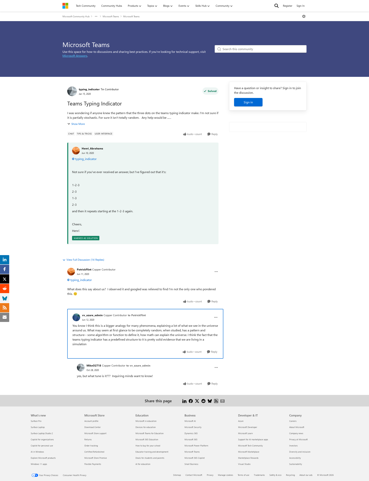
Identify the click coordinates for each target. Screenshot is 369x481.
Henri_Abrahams (92, 148)
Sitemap (177, 475)
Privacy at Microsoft (298, 439)
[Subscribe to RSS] (216, 401)
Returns (88, 439)
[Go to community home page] (65, 6)
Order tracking (91, 445)
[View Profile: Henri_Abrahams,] (76, 150)
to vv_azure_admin (138, 365)
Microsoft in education (145, 421)
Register (287, 5)
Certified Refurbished (94, 451)
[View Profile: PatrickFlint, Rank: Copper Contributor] (71, 271)
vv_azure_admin (92, 315)
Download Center (92, 427)
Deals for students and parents (149, 457)
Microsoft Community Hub (76, 16)
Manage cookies (225, 475)
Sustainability (295, 464)
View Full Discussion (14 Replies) (85, 259)
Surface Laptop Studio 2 (42, 433)
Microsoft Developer (247, 427)
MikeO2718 (93, 365)
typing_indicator (89, 89)
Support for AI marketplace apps (253, 439)
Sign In (301, 5)
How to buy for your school (147, 445)
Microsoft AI (190, 421)
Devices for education (145, 427)
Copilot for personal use (42, 445)
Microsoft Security (192, 427)
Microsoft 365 (190, 439)
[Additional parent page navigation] (96, 16)
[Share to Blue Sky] (210, 401)
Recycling (290, 475)
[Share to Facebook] (191, 401)
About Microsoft (296, 427)
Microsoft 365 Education (146, 439)
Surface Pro (36, 421)
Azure (241, 421)
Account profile (91, 421)
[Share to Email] (222, 401)
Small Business (191, 464)
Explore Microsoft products (43, 457)
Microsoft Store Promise (95, 457)
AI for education (142, 464)
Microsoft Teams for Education (149, 433)
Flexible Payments (92, 464)
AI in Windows (37, 451)
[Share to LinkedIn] (184, 401)
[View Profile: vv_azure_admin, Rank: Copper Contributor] (76, 317)
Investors (293, 445)
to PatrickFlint (137, 315)
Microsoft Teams (111, 16)
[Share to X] (197, 401)
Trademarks (259, 475)
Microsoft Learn (245, 433)
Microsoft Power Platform (196, 445)
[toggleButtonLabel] (304, 16)
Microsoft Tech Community (250, 445)
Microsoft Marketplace (248, 451)
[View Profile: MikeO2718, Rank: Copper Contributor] (81, 367)
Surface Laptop (38, 427)
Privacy (210, 475)
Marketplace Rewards (248, 457)
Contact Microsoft (193, 475)
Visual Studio (244, 464)
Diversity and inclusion (299, 451)
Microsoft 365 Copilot (194, 457)
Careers (293, 421)
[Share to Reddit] (203, 401)
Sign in (248, 102)
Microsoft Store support (95, 433)
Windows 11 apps (39, 464)
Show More (78, 124)
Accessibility (295, 457)
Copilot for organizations (42, 439)
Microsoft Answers (74, 56)
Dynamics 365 (191, 433)
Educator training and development (151, 451)
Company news (296, 433)
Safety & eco (275, 475)
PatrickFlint (84, 269)
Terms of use (243, 475)
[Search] (276, 5)
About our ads (305, 475)
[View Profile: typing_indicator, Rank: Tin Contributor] (72, 91)
